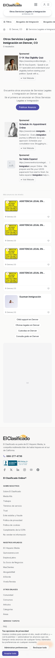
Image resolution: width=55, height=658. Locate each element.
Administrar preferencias (16, 647)
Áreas (5, 614)
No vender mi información (14, 535)
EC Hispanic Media (11, 548)
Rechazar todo (40, 647)
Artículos (7, 604)
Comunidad (8, 595)
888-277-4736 (14, 456)
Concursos (8, 600)
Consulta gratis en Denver (27, 336)
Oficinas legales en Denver (28, 325)
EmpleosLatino (9, 557)
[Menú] (46, 4)
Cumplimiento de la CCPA (14, 530)
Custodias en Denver (27, 331)
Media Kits (7, 496)
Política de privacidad (12, 520)
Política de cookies (11, 525)
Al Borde (7, 577)
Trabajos (7, 501)
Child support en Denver (27, 319)
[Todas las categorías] (36, 4)
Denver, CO (17, 29)
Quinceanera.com (11, 553)
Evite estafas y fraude (12, 515)
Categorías (8, 609)
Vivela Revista (9, 581)
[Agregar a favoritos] (48, 216)
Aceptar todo (10, 653)
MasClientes (8, 567)
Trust (5, 511)
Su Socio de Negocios (13, 562)
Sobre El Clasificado (12, 491)
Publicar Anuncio (27, 107)
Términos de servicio (12, 506)
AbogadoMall (9, 572)
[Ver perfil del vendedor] (7, 202)
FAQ (5, 626)
